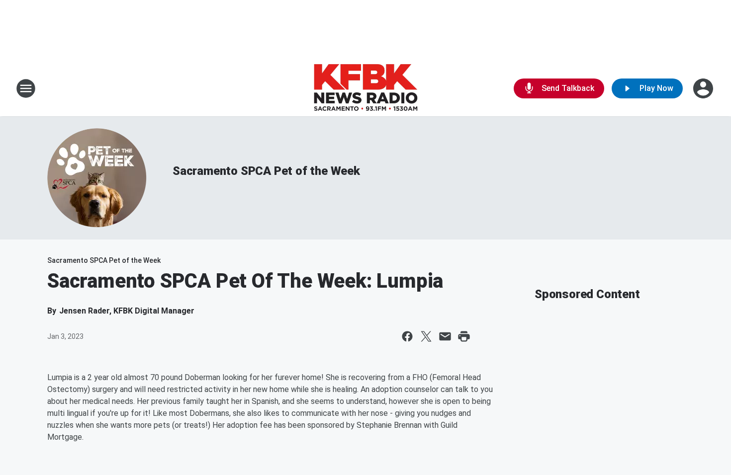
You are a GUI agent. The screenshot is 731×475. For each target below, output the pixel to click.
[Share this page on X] (426, 336)
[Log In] (704, 88)
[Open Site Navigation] (26, 88)
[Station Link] (365, 88)
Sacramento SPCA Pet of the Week (266, 171)
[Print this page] (464, 336)
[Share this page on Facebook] (407, 336)
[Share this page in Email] (445, 336)
